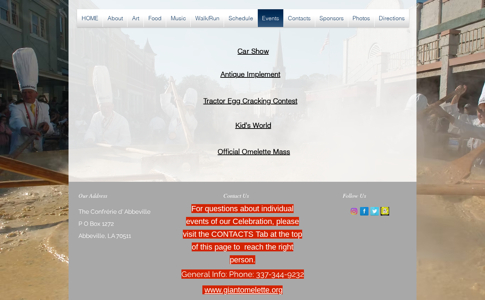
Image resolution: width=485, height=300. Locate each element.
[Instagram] (354, 211)
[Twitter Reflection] (374, 211)
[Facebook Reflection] (364, 211)
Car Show (253, 51)
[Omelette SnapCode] (385, 211)
